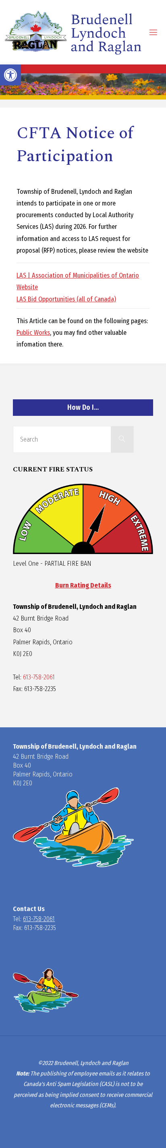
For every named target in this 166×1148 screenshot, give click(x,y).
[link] (10, 74)
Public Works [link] (33, 332)
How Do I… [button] (83, 407)
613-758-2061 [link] (39, 677)
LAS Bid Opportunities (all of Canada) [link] (66, 299)
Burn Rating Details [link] (83, 585)
